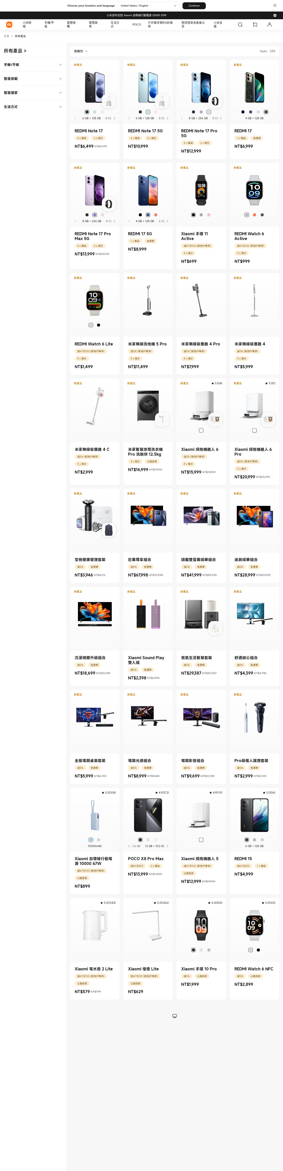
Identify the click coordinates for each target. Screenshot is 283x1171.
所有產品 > (15, 51)
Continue (194, 5)
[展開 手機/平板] (57, 24)
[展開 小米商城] (35, 24)
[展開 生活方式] (123, 24)
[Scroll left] (128, 846)
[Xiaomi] (9, 25)
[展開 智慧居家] (101, 24)
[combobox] (79, 51)
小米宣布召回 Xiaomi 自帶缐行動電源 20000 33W (136, 15)
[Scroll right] (114, 118)
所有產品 (20, 36)
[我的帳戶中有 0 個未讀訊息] (269, 24)
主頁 (6, 36)
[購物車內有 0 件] (255, 24)
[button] (275, 5)
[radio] (87, 112)
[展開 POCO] (143, 24)
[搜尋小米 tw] (240, 24)
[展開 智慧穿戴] (79, 24)
